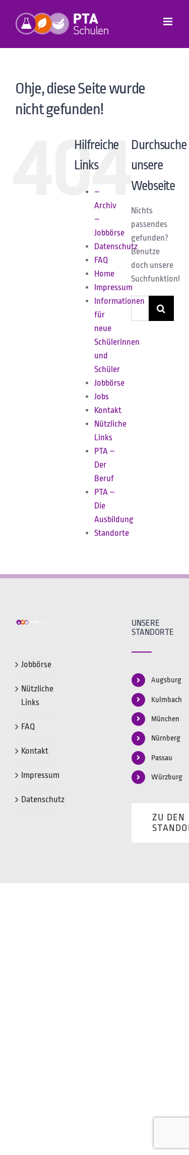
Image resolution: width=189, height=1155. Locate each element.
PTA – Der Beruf (104, 464)
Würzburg (162, 777)
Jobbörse (109, 383)
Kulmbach (162, 700)
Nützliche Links (36, 695)
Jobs (101, 396)
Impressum (113, 287)
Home (104, 274)
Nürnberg (162, 738)
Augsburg (162, 680)
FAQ (101, 260)
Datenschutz (116, 246)
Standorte (111, 533)
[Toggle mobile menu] (168, 21)
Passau (161, 758)
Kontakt (107, 410)
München (162, 719)
